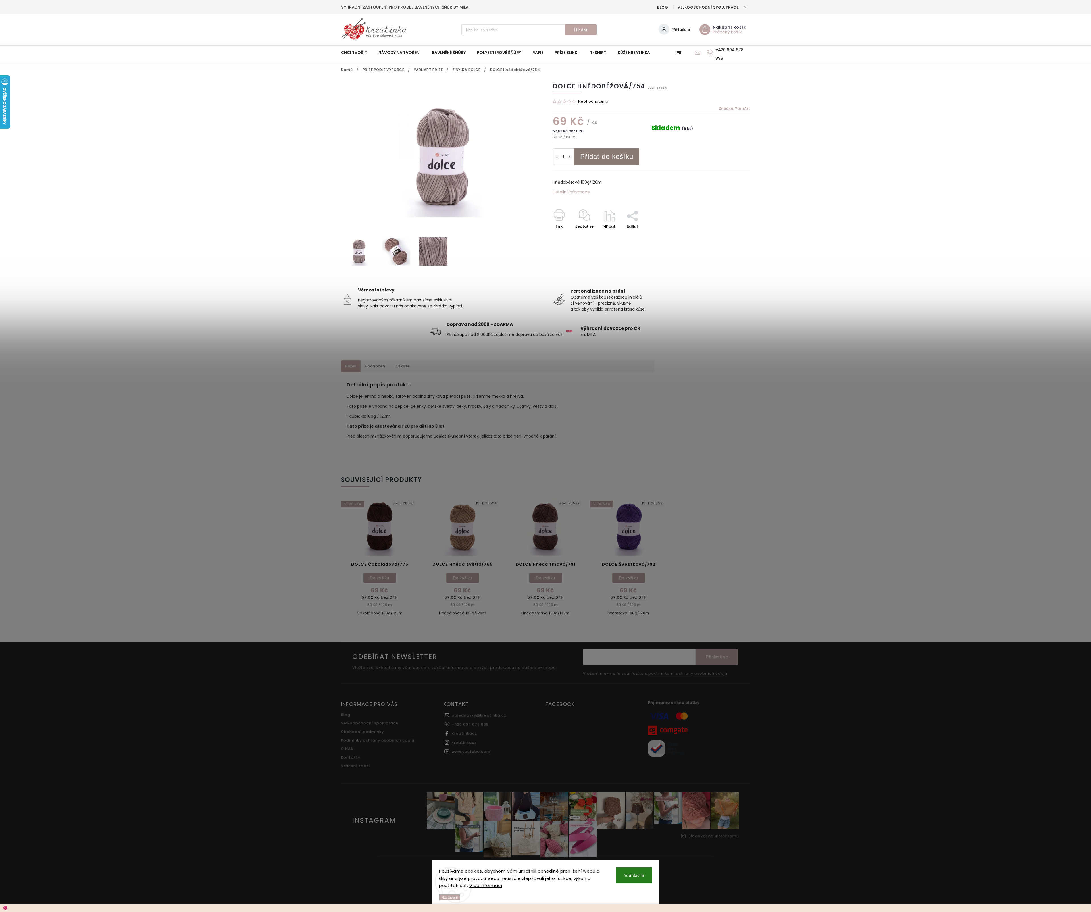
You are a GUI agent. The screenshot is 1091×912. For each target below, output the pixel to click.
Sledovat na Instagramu (713, 836)
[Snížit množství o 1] (556, 157)
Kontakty (350, 757)
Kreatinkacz (464, 733)
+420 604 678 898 (470, 724)
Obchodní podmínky (362, 731)
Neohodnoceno (593, 101)
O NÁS (347, 748)
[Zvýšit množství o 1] (569, 157)
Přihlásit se (717, 656)
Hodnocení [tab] (376, 366)
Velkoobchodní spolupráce (708, 7)
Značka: (734, 108)
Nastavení (449, 897)
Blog (662, 7)
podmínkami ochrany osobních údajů (687, 673)
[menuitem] (357, 52)
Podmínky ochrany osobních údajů (377, 740)
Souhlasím (634, 875)
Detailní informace (571, 192)
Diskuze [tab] (402, 366)
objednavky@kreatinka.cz (479, 715)
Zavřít (731, 236)
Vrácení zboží (355, 765)
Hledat (581, 30)
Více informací (485, 885)
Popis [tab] (350, 366)
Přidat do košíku (606, 156)
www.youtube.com (471, 751)
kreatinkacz (464, 742)
